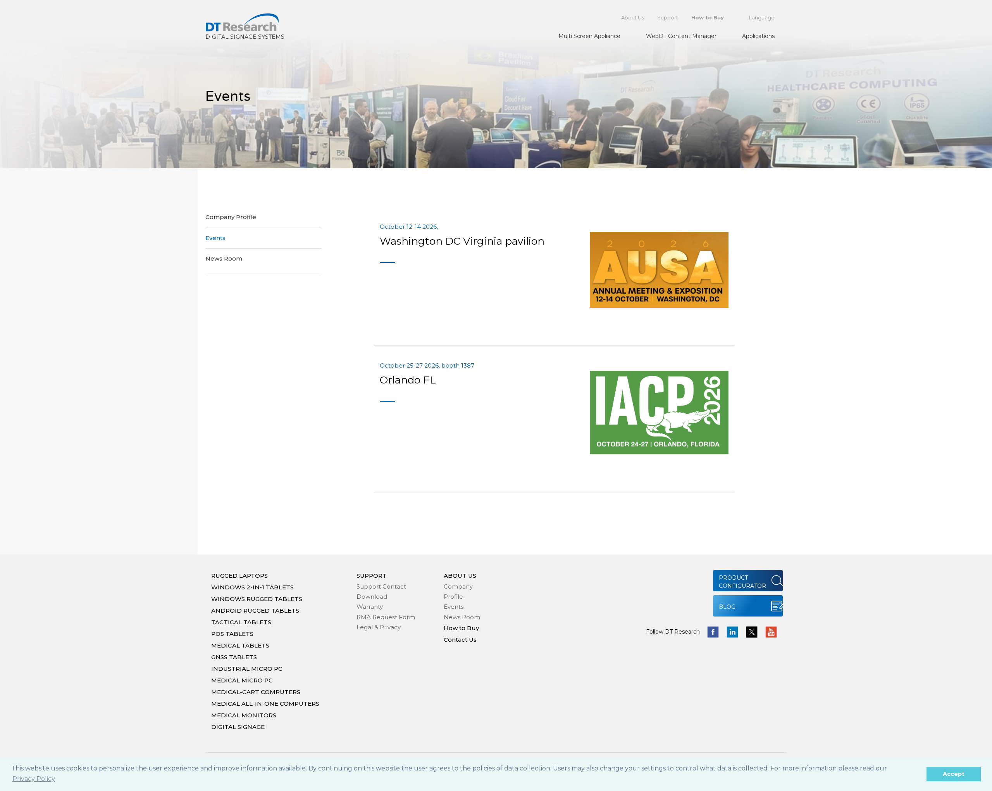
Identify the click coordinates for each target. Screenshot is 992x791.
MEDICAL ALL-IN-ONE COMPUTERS (265, 703)
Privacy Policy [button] (33, 778)
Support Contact (381, 586)
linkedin (732, 632)
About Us (632, 17)
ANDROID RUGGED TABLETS (255, 610)
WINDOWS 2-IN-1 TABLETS (252, 587)
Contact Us (460, 639)
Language (762, 17)
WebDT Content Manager (681, 36)
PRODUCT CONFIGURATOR (742, 581)
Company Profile (230, 217)
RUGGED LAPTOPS (239, 575)
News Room (223, 258)
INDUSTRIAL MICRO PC (246, 668)
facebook (713, 632)
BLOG (727, 606)
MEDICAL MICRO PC (242, 680)
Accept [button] (953, 773)
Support (667, 17)
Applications (758, 36)
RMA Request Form (385, 617)
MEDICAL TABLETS (240, 645)
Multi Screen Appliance (589, 36)
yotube (771, 632)
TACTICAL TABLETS (241, 622)
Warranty (369, 606)
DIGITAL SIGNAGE (238, 727)
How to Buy (707, 17)
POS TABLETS (232, 633)
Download (371, 596)
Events (215, 238)
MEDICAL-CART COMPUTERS (255, 692)
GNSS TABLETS (234, 657)
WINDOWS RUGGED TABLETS (256, 599)
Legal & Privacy (378, 627)
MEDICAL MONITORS (243, 715)
